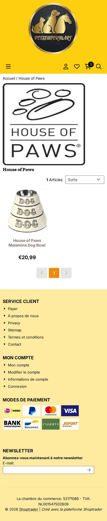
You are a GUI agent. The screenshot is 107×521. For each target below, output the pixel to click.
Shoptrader (28, 509)
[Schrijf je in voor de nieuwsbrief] (89, 470)
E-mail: (48, 463)
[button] (8, 66)
